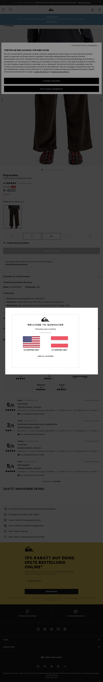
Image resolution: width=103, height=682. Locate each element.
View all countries (45, 356)
